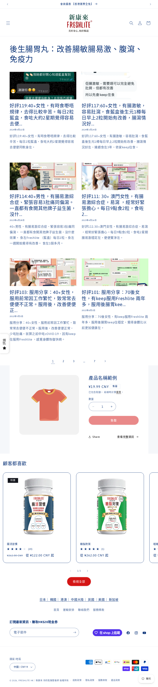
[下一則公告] (150, 4)
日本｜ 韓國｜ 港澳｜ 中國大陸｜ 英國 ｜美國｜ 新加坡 (79, 599)
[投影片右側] (87, 571)
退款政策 (77, 680)
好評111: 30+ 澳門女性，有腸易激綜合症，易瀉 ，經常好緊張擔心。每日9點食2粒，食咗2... (113, 205)
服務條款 (98, 609)
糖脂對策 (85, 544)
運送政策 (115, 680)
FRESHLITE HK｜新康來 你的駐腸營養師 (38, 680)
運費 (118, 392)
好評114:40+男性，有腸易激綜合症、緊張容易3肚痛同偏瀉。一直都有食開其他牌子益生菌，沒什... (43, 205)
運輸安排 (68, 609)
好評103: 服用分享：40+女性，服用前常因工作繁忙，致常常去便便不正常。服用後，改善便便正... (43, 301)
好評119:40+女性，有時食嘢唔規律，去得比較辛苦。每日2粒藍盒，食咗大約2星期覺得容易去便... (42, 114)
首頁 (56, 609)
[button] (8, 23)
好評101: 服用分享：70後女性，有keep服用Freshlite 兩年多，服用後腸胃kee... (113, 298)
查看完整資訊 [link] (125, 436)
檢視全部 (79, 581)
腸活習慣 (12, 544)
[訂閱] (74, 632)
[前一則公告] (7, 4)
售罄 (114, 420)
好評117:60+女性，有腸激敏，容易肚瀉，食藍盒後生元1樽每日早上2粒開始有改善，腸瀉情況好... (114, 114)
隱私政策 (89, 680)
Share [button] (96, 436)
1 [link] (53, 361)
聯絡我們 (83, 609)
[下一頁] (105, 361)
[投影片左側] (70, 571)
